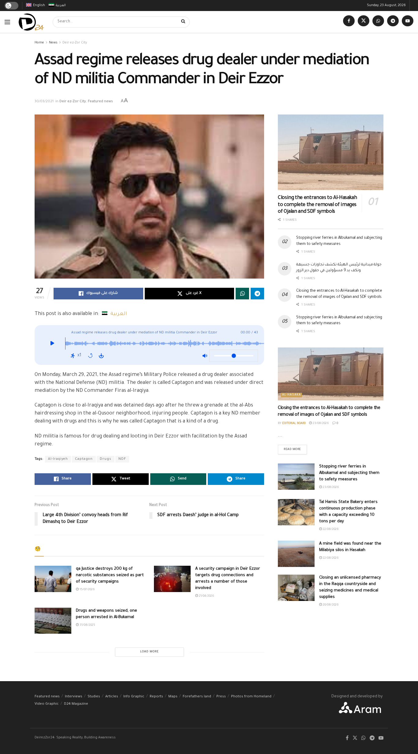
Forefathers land (197, 697)
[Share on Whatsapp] (242, 293)
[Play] (52, 345)
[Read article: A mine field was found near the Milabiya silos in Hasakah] (296, 554)
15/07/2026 (87, 589)
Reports (156, 697)
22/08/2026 (330, 529)
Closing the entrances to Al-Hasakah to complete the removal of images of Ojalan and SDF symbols (317, 205)
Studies (94, 697)
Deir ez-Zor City (74, 43)
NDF (122, 459)
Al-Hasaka (291, 395)
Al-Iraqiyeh (58, 459)
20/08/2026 (330, 605)
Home (39, 43)
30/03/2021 (44, 102)
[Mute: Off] (204, 355)
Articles (111, 697)
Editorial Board (294, 423)
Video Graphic (47, 704)
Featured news (100, 102)
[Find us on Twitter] (363, 22)
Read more (295, 448)
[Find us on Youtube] (407, 22)
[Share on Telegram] (257, 293)
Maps (172, 697)
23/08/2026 (320, 423)
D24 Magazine (76, 704)
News (53, 43)
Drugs (105, 459)
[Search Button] (184, 22)
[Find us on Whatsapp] (378, 22)
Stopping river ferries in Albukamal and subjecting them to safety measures (349, 473)
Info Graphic (133, 697)
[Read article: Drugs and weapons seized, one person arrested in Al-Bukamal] (53, 621)
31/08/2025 (87, 625)
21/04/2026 (206, 596)
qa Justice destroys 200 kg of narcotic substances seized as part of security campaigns (110, 575)
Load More (149, 652)
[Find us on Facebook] (349, 22)
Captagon (84, 459)
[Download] (101, 355)
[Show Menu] (7, 22)
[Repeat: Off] (90, 355)
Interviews (73, 697)
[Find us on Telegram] (393, 22)
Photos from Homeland (251, 697)
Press (221, 697)
